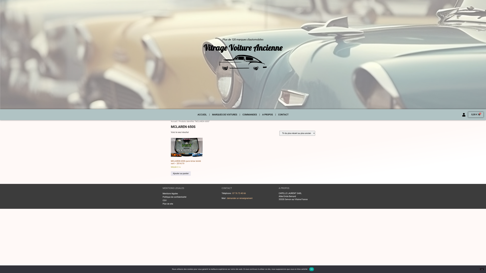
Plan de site (168, 204)
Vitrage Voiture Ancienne (243, 47)
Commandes (249, 114)
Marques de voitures (224, 114)
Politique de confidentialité (174, 197)
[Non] (482, 269)
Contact (283, 114)
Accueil (202, 114)
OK (311, 269)
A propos (267, 114)
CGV (165, 200)
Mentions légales (170, 193)
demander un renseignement (239, 198)
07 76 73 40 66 (239, 193)
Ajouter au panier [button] (181, 173)
